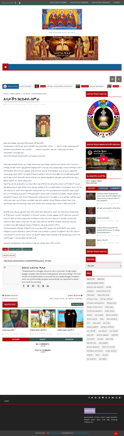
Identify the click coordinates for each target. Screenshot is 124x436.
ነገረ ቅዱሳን (26, 94)
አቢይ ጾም (90, 335)
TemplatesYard (55, 433)
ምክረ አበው (109, 307)
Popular (103, 188)
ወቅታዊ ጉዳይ (74, 73)
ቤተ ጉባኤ (107, 323)
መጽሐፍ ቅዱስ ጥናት (103, 291)
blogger (15, 339)
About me (91, 279)
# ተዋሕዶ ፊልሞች (15, 249)
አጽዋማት (40, 73)
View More (78, 304)
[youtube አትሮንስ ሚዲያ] (19, 3)
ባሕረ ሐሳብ (97, 323)
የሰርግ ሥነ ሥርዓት (108, 347)
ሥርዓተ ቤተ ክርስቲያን (94, 311)
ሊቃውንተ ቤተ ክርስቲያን (95, 287)
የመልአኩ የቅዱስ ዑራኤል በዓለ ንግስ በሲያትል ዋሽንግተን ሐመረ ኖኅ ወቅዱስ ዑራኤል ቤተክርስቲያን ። (108, 230)
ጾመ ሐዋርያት (91, 359)
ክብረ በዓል (107, 86)
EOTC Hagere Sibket (94, 181)
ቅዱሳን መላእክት (111, 315)
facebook (69, 339)
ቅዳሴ (64, 73)
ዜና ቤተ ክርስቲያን (88, 73)
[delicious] (119, 397)
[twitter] (92, 397)
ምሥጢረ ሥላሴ (92, 299)
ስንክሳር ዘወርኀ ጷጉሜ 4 (66, 330)
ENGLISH (101, 279)
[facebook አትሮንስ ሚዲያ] (15, 3)
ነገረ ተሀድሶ (110, 73)
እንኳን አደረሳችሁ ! (8, 330)
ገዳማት (100, 73)
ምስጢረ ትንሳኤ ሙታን (95, 307)
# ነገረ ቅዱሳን (27, 249)
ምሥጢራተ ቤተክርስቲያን (95, 303)
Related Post (10, 304)
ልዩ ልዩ (109, 287)
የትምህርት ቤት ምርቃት (95, 351)
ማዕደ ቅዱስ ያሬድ (103, 295)
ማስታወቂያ (91, 295)
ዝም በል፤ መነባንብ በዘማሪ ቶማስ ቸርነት (50, 86)
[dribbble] (106, 397)
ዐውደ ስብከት (103, 343)
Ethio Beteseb (91, 183)
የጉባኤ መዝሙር (111, 351)
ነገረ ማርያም (76, 86)
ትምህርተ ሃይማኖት (25, 73)
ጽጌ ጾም (105, 355)
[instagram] (116, 397)
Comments (115, 188)
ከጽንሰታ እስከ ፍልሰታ (88, 86)
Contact (117, 2)
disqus (42, 339)
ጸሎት (98, 355)
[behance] (112, 397)
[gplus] (95, 397)
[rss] (109, 397)
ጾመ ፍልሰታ (103, 359)
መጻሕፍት (90, 291)
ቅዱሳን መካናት (92, 319)
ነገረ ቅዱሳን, (42, 104)
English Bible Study (95, 283)
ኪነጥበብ (34, 86)
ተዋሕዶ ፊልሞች (15, 94)
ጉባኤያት (90, 355)
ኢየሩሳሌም (90, 339)
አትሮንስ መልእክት (103, 335)
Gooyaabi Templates (81, 433)
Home (6, 94)
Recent (91, 188)
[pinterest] (99, 397)
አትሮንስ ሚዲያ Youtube (58, 2)
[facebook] (89, 397)
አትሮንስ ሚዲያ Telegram (101, 2)
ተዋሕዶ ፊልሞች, (33, 104)
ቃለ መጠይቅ (99, 315)
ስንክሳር (89, 315)
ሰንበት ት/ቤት (9, 73)
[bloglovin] (102, 397)
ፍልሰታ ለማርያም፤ (102, 240)
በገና (88, 323)
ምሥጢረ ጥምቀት (106, 299)
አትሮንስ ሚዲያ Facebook (79, 2)
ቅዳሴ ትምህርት (53, 73)
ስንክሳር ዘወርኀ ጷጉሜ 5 (38, 330)
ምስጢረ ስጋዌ (111, 303)
